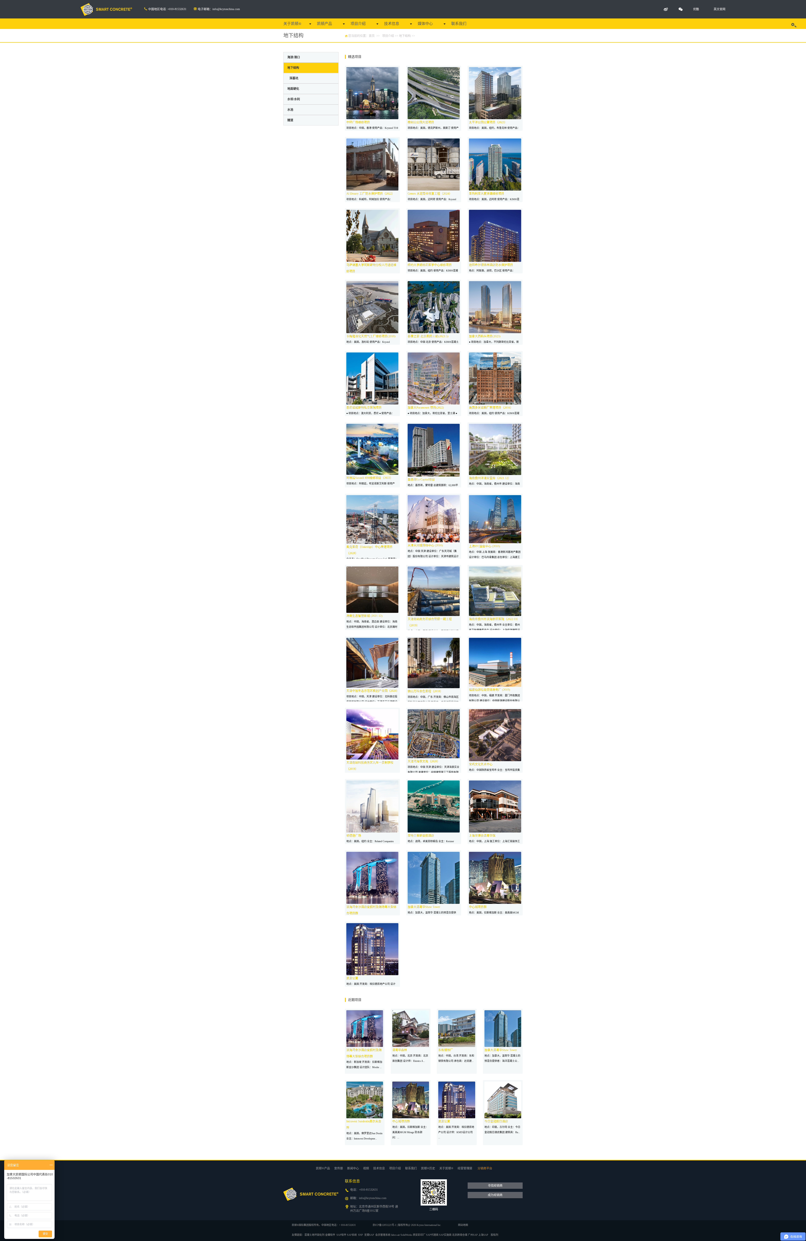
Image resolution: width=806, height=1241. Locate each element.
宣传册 (338, 1168)
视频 (366, 1168)
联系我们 (458, 24)
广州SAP (473, 1234)
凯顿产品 (324, 24)
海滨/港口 (293, 57)
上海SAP (483, 1234)
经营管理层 (465, 1168)
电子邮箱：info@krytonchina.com (219, 9)
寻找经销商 (495, 1185)
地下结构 (405, 35)
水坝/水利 (293, 99)
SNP (360, 1234)
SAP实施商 (445, 1234)
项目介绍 (358, 24)
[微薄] (666, 9)
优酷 (696, 9)
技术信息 (391, 24)
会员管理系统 (382, 1234)
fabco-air (395, 1234)
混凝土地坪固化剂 (314, 1234)
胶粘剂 (494, 1234)
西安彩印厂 (419, 1234)
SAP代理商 (432, 1234)
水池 (290, 109)
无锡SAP (369, 1234)
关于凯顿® (292, 24)
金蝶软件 (330, 1234)
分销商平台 (485, 1168)
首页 (372, 35)
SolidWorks (406, 1234)
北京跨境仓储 (459, 1234)
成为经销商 (495, 1195)
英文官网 (719, 9)
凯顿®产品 (323, 1168)
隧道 (290, 120)
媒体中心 (425, 24)
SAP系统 (352, 1234)
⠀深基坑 (292, 78)
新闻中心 (353, 1168)
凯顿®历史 (428, 1168)
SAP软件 (341, 1234)
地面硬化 (293, 88)
